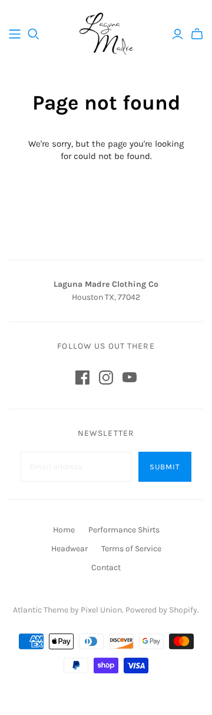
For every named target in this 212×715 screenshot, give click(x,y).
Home (64, 530)
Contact (106, 567)
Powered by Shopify (161, 610)
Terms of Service (131, 549)
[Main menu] (15, 34)
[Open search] (33, 34)
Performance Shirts (124, 530)
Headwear (69, 549)
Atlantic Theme (40, 610)
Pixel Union (101, 610)
